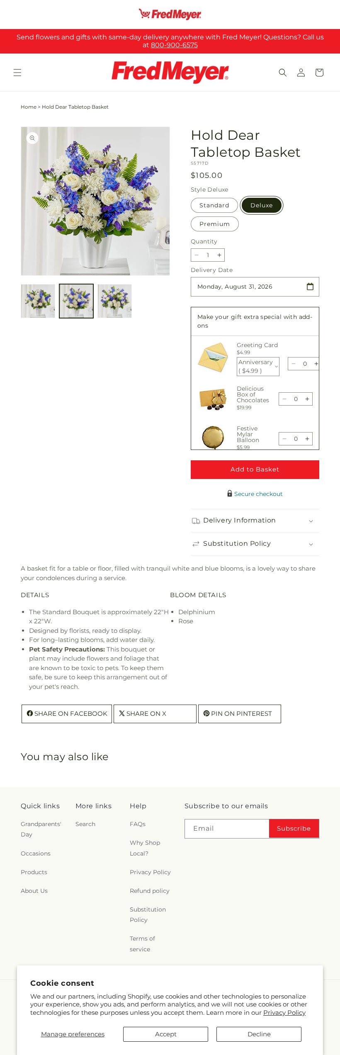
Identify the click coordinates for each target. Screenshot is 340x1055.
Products (34, 872)
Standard (214, 205)
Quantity (204, 241)
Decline (259, 1034)
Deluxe (261, 205)
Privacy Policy (284, 1012)
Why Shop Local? (145, 848)
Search (85, 824)
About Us (34, 891)
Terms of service (142, 944)
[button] (17, 72)
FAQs (138, 824)
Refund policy (150, 891)
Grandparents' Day (41, 829)
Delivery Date (212, 270)
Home (28, 107)
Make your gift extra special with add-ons (254, 321)
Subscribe (294, 828)
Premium (214, 224)
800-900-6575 (174, 45)
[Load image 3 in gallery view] (114, 301)
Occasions (36, 853)
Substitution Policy (148, 915)
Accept (166, 1034)
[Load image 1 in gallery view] (38, 301)
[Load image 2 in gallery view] (76, 301)
